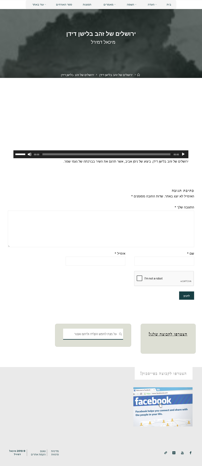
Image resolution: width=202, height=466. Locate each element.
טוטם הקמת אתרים (38, 452)
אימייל (120, 253)
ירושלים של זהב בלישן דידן (116, 75)
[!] (165, 452)
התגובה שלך (184, 207)
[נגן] (183, 154)
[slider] (21, 154)
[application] (101, 154)
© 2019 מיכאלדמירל (17, 452)
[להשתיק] (30, 154)
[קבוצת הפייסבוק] (190, 452)
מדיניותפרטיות (55, 452)
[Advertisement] (101, 107)
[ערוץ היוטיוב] (182, 452)
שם (190, 253)
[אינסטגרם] (173, 452)
